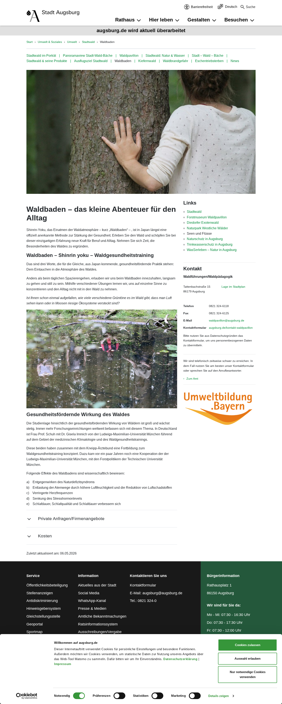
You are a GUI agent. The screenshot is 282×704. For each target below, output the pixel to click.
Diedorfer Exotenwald (203, 222)
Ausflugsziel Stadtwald (91, 61)
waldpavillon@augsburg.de (226, 320)
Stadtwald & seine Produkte (46, 61)
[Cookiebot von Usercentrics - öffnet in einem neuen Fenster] (27, 696)
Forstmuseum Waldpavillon (207, 217)
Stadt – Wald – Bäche (207, 55)
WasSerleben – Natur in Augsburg (212, 250)
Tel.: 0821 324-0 (143, 601)
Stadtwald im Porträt (41, 55)
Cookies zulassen (247, 645)
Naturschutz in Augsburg (205, 239)
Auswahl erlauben (248, 658)
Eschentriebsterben (209, 61)
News (235, 61)
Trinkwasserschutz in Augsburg (209, 244)
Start (29, 42)
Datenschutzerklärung (180, 659)
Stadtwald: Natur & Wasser (165, 55)
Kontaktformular (143, 585)
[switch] (119, 695)
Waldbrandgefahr (175, 61)
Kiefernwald (147, 61)
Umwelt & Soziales (50, 42)
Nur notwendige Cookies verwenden (247, 674)
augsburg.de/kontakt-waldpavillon (231, 327)
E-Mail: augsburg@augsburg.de (156, 593)
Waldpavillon (129, 55)
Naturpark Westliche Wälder (207, 228)
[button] (129, 20)
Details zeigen (218, 696)
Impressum (63, 664)
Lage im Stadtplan (233, 286)
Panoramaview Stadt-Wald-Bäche (88, 55)
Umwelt (72, 42)
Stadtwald (88, 42)
